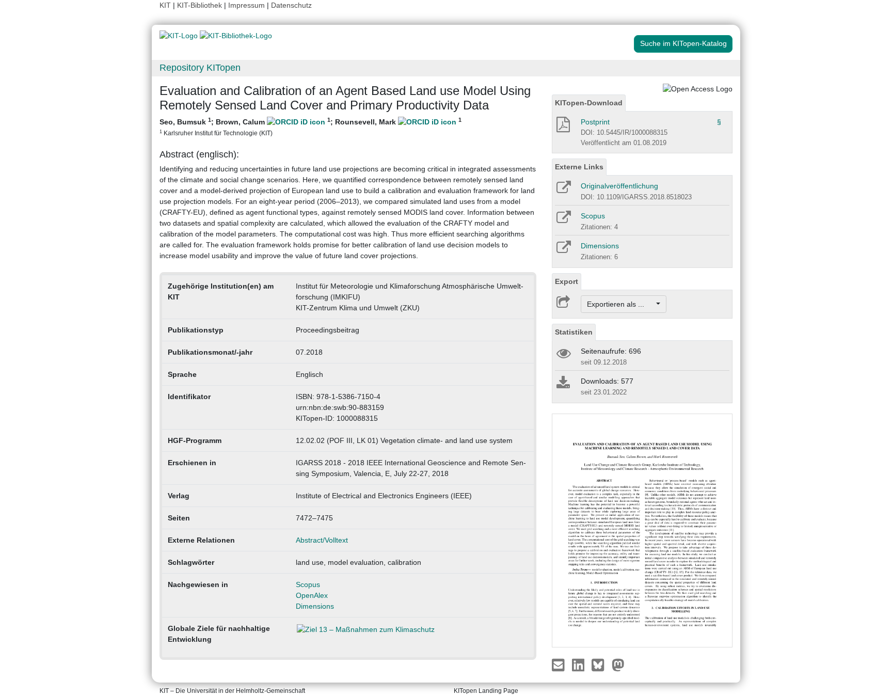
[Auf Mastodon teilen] (618, 664)
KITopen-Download (589, 103)
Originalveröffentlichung (619, 186)
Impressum (246, 5)
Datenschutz (291, 5)
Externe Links (579, 167)
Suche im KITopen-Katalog (683, 43)
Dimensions (315, 606)
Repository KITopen (200, 67)
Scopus (308, 584)
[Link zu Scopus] (563, 220)
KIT (165, 5)
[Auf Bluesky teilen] (601, 664)
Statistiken (574, 332)
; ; (310, 126)
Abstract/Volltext (322, 540)
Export (566, 281)
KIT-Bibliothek (200, 5)
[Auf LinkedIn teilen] (579, 664)
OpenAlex (312, 595)
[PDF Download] (562, 127)
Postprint (595, 122)
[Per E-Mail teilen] (559, 664)
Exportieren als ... (621, 304)
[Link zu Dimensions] (563, 250)
